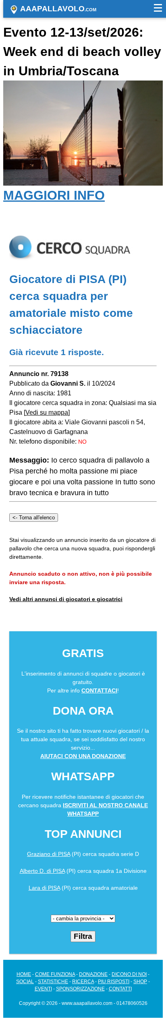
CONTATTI (120, 989)
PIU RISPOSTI (113, 981)
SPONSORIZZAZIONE (80, 989)
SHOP (140, 981)
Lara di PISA (44, 888)
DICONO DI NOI (129, 974)
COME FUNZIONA (55, 974)
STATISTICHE (53, 981)
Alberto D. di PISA (42, 871)
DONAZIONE (93, 974)
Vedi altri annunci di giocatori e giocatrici (65, 599)
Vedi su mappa (46, 412)
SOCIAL (25, 981)
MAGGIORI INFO (54, 195)
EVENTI (43, 989)
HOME (24, 974)
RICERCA (83, 981)
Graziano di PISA (48, 854)
